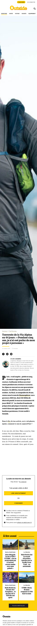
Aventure (4, 13)
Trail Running (12, 331)
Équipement (32, 13)
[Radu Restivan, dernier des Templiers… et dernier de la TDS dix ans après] (10, 577)
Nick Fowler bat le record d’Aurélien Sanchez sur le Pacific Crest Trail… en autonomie (26, 560)
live (9, 421)
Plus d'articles (18, 605)
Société (24, 13)
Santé (11, 13)
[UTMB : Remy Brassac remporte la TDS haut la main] (27, 577)
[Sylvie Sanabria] (5, 367)
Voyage (17, 13)
